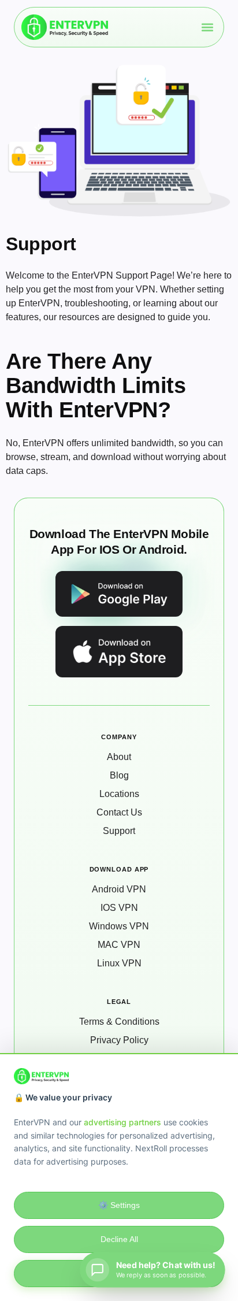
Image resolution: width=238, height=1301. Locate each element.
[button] (207, 27)
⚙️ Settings (119, 1205)
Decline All (119, 1239)
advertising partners (122, 1122)
